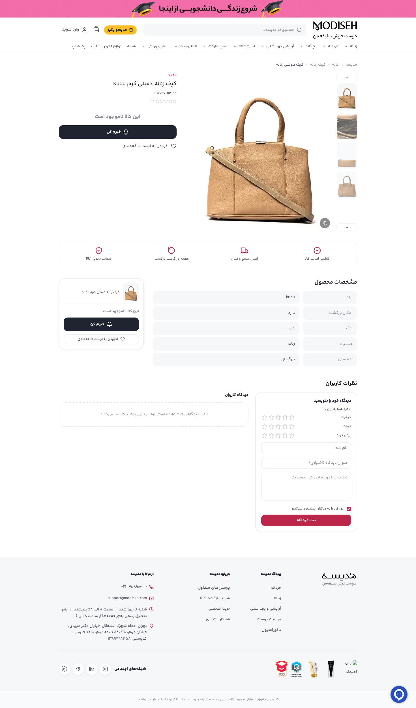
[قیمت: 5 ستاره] (264, 426)
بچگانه (311, 46)
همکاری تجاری (218, 619)
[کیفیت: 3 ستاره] (278, 417)
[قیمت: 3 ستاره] (278, 426)
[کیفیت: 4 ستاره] (271, 417)
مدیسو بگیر (117, 30)
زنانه (353, 46)
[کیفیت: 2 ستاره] (285, 417)
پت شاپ (78, 46)
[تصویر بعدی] (347, 228)
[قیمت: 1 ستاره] (291, 426)
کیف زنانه (318, 65)
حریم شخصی (219, 609)
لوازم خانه (247, 46)
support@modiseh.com (127, 598)
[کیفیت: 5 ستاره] (264, 417)
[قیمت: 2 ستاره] (285, 426)
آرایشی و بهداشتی (265, 609)
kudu (173, 75)
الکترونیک (188, 46)
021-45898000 (134, 587)
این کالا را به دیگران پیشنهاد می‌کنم (318, 509)
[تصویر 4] (347, 185)
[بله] (64, 669)
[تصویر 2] (347, 126)
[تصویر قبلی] (347, 77)
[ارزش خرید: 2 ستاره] (285, 435)
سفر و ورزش (157, 46)
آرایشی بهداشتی (280, 46)
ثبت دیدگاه (306, 520)
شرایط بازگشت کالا (215, 598)
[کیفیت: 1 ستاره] (291, 417)
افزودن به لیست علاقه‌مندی (146, 146)
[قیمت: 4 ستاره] (271, 426)
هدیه (131, 46)
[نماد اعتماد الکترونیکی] (349, 669)
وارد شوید (70, 30)
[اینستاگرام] (105, 669)
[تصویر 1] (347, 97)
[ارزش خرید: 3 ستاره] (278, 435)
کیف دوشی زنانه (290, 65)
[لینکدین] (91, 669)
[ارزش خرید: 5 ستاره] (264, 435)
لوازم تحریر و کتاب (106, 46)
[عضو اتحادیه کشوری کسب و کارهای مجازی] (296, 669)
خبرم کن (114, 132)
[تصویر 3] (347, 155)
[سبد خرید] (96, 29)
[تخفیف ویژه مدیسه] (208, 9)
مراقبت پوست (269, 619)
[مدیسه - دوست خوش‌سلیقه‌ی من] (335, 30)
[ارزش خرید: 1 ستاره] (291, 435)
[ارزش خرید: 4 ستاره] (271, 435)
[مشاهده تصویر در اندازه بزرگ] (260, 152)
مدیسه (351, 65)
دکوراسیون (271, 630)
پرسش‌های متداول (214, 588)
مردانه (333, 46)
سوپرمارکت (217, 46)
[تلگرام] (78, 669)
